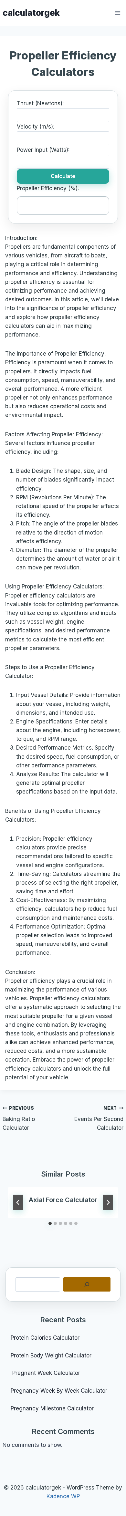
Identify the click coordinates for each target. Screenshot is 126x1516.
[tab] (50, 1223)
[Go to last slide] (18, 1202)
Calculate (63, 176)
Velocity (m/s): (35, 126)
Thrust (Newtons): (40, 103)
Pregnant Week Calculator (45, 1373)
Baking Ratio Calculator (19, 1118)
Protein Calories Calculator (46, 1337)
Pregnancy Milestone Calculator (52, 1408)
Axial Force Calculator (63, 1200)
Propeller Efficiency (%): (48, 188)
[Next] (108, 1202)
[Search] (86, 1284)
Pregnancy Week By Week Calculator (59, 1390)
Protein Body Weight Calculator (52, 1355)
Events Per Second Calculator (98, 1118)
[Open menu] (118, 13)
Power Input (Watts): (43, 150)
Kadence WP (63, 1496)
